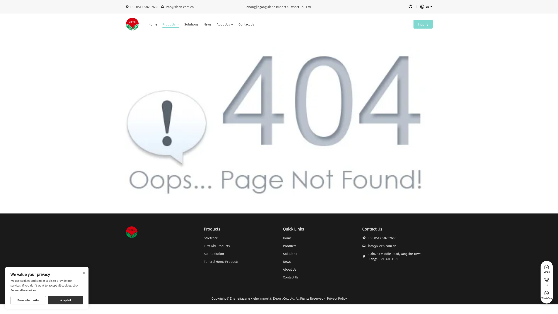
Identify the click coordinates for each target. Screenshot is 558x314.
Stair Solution (214, 253)
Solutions (191, 24)
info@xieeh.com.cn (179, 7)
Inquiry (423, 24)
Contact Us (246, 24)
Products (169, 24)
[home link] (132, 24)
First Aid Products (217, 246)
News (207, 24)
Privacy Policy (337, 298)
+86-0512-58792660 (144, 7)
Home (152, 24)
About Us (223, 24)
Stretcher (211, 238)
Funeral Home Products (221, 261)
